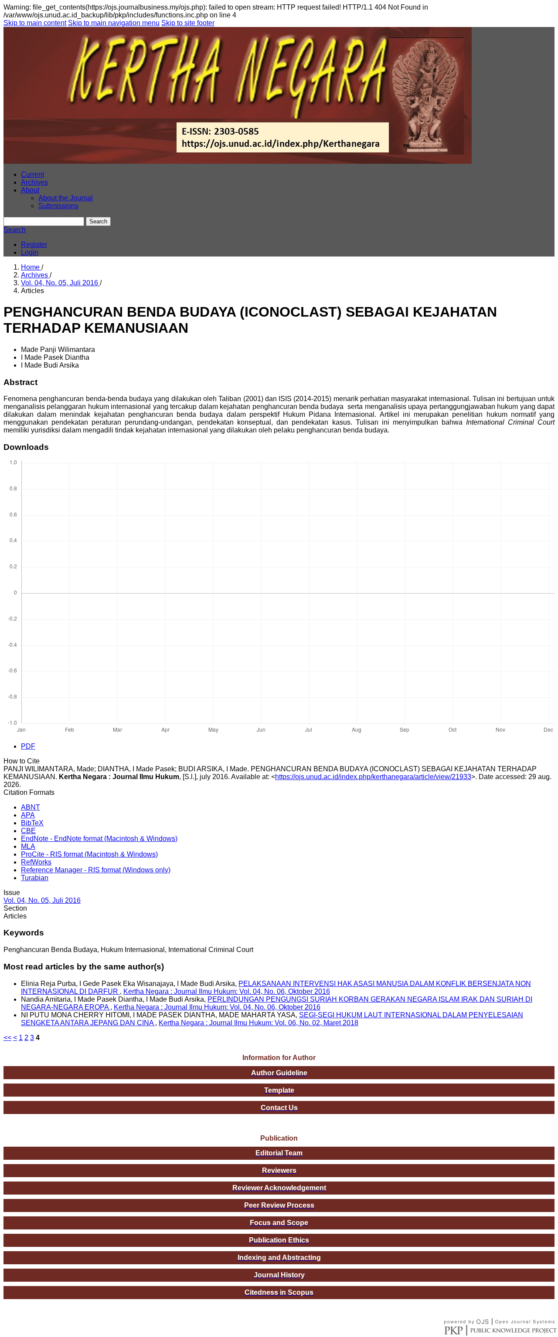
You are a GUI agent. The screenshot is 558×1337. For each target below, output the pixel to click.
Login (29, 252)
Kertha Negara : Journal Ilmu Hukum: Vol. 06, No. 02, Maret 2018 (258, 1022)
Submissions (58, 205)
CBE (28, 830)
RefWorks (36, 862)
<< (7, 1037)
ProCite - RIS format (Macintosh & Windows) (89, 854)
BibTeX (32, 823)
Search (98, 221)
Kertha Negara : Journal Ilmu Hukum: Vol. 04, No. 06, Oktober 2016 (226, 991)
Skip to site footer (187, 23)
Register (34, 244)
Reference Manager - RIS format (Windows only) (95, 870)
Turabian (34, 877)
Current (32, 174)
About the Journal (65, 198)
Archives (34, 182)
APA (28, 815)
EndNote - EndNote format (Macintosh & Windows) (99, 838)
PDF (28, 746)
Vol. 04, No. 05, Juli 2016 (60, 283)
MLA (28, 846)
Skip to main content (34, 23)
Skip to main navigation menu (114, 23)
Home (31, 267)
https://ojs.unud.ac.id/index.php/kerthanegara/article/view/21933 (373, 776)
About (30, 190)
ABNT (30, 807)
